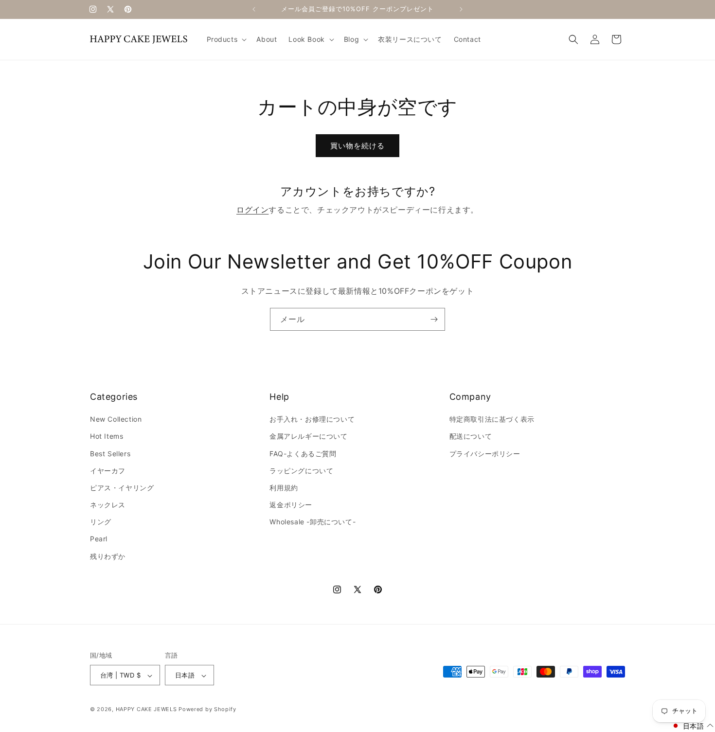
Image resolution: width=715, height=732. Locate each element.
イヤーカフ (107, 470)
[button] (226, 39)
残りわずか (107, 556)
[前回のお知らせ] (254, 9)
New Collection (116, 419)
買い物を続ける (357, 145)
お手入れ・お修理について (312, 419)
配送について (470, 436)
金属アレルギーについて (308, 436)
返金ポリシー (290, 504)
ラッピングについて (301, 470)
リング (100, 522)
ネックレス (107, 504)
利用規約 (283, 487)
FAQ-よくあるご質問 (303, 453)
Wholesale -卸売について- (312, 522)
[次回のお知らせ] (461, 9)
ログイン (252, 209)
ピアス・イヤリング (122, 487)
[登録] (434, 319)
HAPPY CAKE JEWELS (146, 709)
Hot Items (106, 436)
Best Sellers (110, 453)
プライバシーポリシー (484, 453)
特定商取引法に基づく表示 (492, 419)
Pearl (98, 539)
